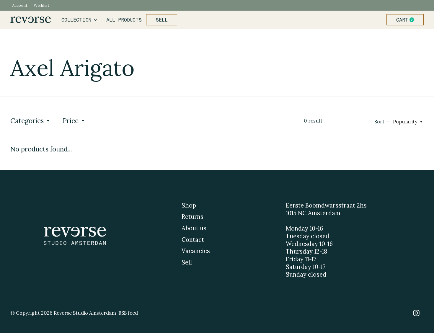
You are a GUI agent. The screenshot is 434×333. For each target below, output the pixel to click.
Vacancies (196, 251)
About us (194, 228)
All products (124, 19)
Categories (27, 120)
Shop (189, 205)
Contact (193, 240)
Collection (76, 19)
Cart (407, 19)
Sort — (382, 121)
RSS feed (128, 313)
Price (71, 120)
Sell (162, 19)
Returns (192, 217)
